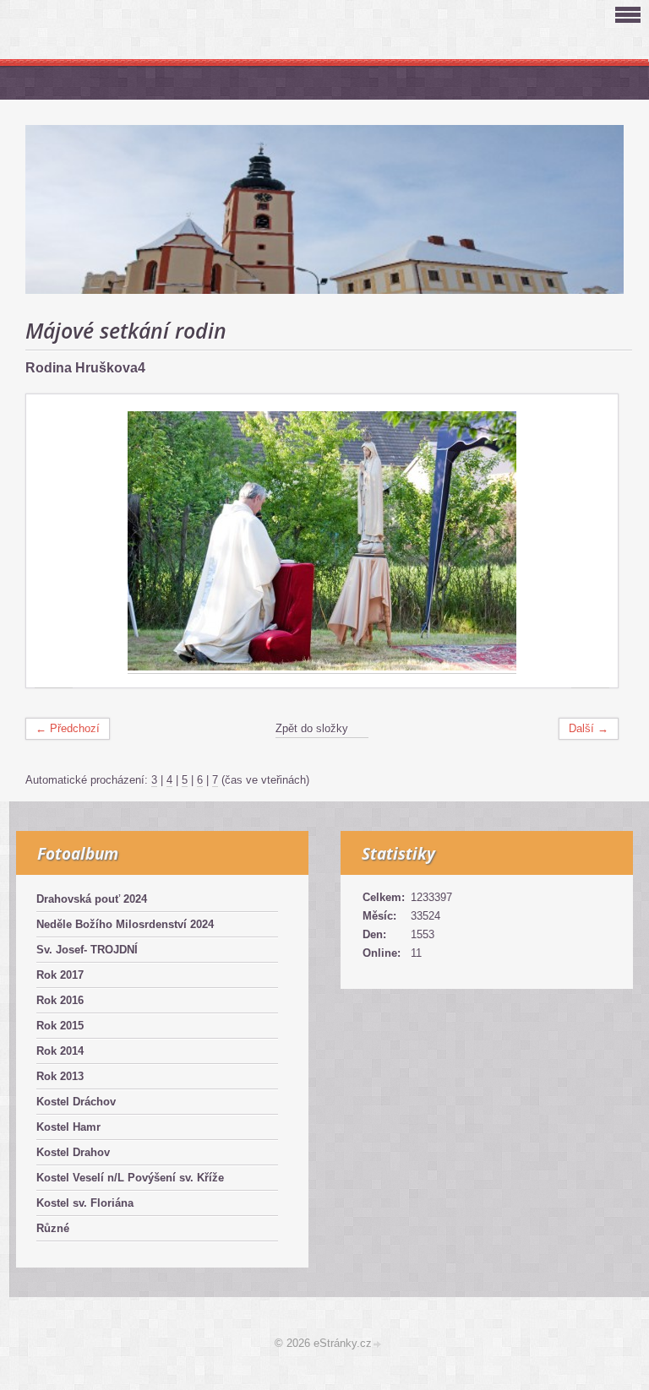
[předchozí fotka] (54, 541)
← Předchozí (67, 728)
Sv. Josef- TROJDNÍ (87, 949)
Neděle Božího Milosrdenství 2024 (125, 924)
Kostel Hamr (68, 1127)
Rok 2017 (60, 975)
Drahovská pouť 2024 (91, 899)
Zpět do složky (311, 728)
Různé (52, 1228)
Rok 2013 (60, 1076)
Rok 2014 (60, 1051)
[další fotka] (590, 541)
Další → (588, 728)
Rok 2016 (60, 1000)
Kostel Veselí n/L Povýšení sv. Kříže (130, 1177)
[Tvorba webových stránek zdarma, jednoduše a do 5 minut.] (378, 1345)
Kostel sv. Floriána (85, 1203)
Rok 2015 (60, 1025)
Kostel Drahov (73, 1152)
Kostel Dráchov (76, 1101)
